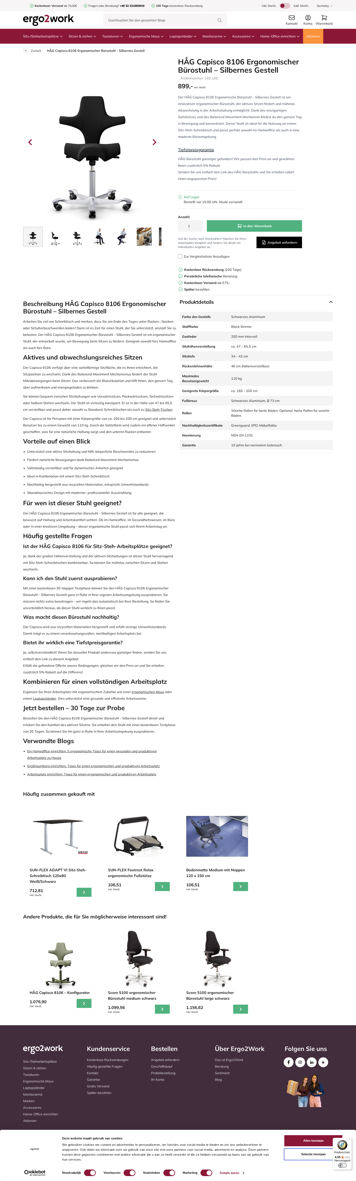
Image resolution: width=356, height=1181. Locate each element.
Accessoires (241, 36)
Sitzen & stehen (80, 36)
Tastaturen (110, 36)
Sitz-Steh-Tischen (158, 409)
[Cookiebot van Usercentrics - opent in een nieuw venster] (35, 1173)
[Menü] (349, 1140)
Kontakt (92, 1073)
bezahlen (197, 289)
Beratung (210, 276)
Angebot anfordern (282, 242)
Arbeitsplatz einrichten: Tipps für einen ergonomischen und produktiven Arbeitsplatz (91, 774)
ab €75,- (207, 283)
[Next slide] (154, 142)
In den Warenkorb (257, 226)
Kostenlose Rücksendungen (107, 1060)
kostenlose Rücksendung (179, 6)
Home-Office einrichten (278, 36)
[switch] (129, 1172)
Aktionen (313, 36)
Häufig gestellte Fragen (104, 1066)
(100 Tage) (212, 270)
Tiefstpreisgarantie (196, 149)
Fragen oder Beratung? (103, 6)
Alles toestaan (313, 1140)
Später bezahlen (99, 1093)
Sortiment (222, 1073)
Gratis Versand (98, 1086)
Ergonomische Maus (144, 36)
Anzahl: (184, 217)
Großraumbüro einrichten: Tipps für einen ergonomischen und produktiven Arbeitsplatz (93, 766)
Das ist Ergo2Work (229, 1060)
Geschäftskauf (161, 1066)
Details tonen (229, 1173)
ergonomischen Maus (148, 692)
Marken (28, 1101)
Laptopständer (181, 36)
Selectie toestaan (313, 1154)
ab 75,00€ (56, 6)
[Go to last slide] (30, 142)
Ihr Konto (157, 1079)
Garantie (93, 1079)
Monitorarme (212, 36)
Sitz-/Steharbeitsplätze (41, 36)
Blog (218, 1079)
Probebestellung (163, 1073)
